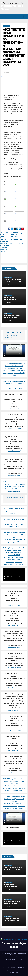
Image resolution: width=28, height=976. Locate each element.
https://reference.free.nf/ (14, 451)
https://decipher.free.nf (14, 475)
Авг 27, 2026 (8, 872)
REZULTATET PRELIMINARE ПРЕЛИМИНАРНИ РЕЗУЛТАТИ (14, 335)
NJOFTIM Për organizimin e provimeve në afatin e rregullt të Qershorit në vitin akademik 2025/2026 (14, 781)
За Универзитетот (11, 956)
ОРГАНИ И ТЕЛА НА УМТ (11, 959)
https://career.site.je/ (14, 408)
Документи (11, 972)
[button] (21, 16)
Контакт (17, 972)
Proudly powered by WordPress (9, 953)
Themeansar (14, 954)
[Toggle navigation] (25, 16)
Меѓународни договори (14, 964)
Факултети (18, 956)
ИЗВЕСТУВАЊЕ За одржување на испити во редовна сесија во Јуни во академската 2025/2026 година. (14, 788)
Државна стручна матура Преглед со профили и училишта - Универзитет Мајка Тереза (14, 511)
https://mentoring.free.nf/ (14, 428)
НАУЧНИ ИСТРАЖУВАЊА (14, 962)
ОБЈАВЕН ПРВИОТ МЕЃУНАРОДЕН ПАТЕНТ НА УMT (12, 920)
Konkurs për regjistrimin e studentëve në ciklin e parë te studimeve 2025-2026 (14, 535)
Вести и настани (21, 970)
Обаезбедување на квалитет (9, 970)
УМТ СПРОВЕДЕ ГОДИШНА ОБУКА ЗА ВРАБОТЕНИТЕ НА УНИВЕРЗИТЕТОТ (17, 238)
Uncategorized (6, 26)
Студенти (21, 959)
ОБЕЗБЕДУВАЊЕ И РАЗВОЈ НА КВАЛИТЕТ (14, 967)
